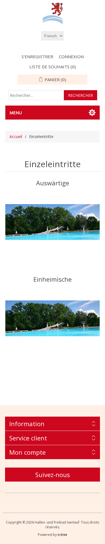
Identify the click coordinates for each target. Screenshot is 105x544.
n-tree (62, 534)
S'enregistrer (37, 56)
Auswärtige (52, 183)
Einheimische (52, 279)
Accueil (16, 136)
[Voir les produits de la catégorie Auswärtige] (52, 222)
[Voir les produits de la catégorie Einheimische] (52, 318)
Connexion (71, 56)
